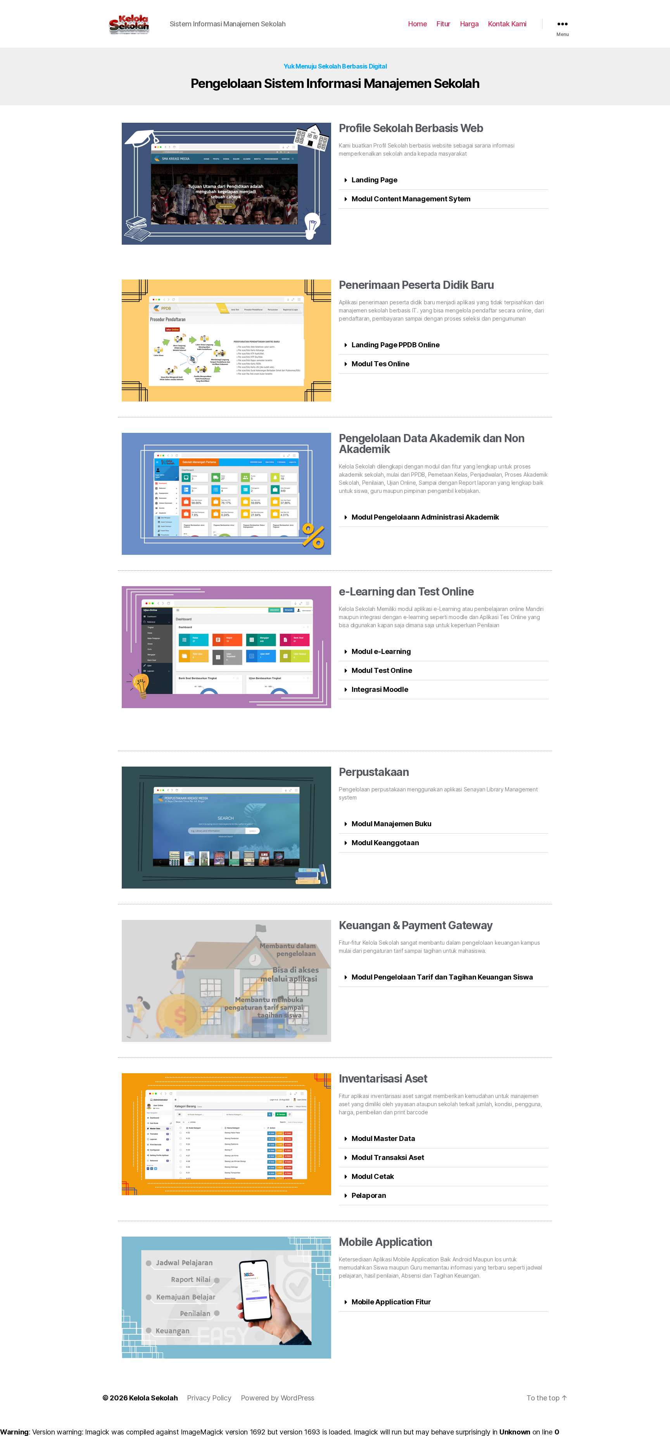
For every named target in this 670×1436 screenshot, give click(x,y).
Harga (469, 24)
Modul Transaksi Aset (388, 1157)
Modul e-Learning (381, 651)
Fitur (444, 24)
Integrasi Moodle (380, 689)
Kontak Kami (507, 24)
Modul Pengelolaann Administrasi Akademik (425, 517)
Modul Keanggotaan (385, 843)
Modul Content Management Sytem (411, 199)
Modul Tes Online (380, 364)
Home (417, 24)
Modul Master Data (383, 1138)
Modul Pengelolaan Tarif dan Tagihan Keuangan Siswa (442, 977)
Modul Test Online (382, 670)
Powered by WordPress (278, 1398)
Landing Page (374, 180)
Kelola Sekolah (153, 1398)
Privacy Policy (209, 1398)
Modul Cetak (373, 1176)
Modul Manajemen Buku (392, 824)
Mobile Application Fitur (391, 1302)
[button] (443, 180)
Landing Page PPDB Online (396, 345)
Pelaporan (369, 1195)
